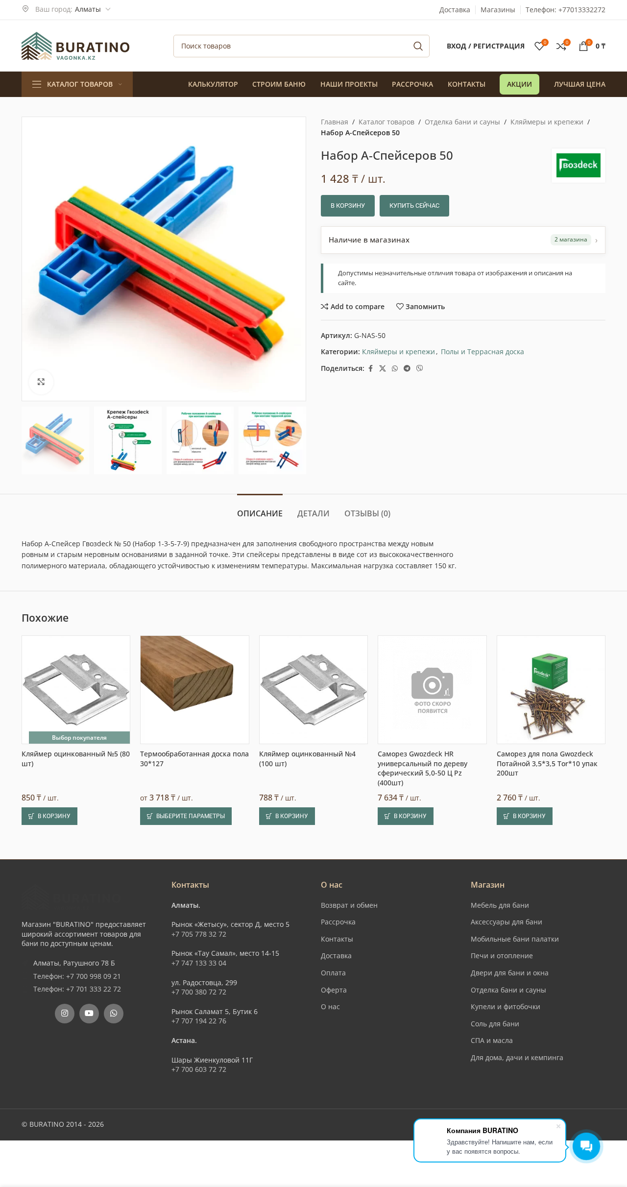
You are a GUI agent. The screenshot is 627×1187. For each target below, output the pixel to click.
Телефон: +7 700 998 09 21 (77, 976)
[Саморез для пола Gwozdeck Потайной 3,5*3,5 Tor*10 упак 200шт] (551, 689)
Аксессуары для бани (506, 921)
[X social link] (382, 368)
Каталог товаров (386, 121)
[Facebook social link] (370, 368)
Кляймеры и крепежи (546, 121)
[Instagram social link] (64, 1013)
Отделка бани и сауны (462, 121)
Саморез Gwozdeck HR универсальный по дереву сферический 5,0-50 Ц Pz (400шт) (422, 768)
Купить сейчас (414, 205)
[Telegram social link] (407, 368)
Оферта (334, 989)
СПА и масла (492, 1040)
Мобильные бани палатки (515, 939)
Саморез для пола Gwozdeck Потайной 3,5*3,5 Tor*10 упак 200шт (547, 763)
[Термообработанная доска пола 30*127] (194, 689)
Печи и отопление (502, 955)
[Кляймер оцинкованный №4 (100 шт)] (313, 689)
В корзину (348, 205)
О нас (330, 1006)
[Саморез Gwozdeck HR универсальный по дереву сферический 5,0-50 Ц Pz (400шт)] (432, 689)
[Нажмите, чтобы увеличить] (41, 382)
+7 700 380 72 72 (198, 991)
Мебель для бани (500, 905)
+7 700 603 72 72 (198, 1069)
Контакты (337, 939)
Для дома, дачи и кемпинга (517, 1057)
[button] (49, 816)
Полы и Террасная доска (482, 351)
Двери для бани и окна (510, 972)
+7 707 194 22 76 (198, 1020)
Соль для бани (495, 1023)
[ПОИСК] (418, 46)
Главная (334, 121)
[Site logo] (75, 44)
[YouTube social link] (89, 1013)
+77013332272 (581, 9)
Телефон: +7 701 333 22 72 (77, 988)
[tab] (260, 509)
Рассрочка (338, 921)
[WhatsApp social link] (395, 368)
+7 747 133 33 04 (198, 963)
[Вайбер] (419, 368)
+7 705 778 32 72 (198, 934)
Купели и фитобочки (505, 1006)
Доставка (454, 9)
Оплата (333, 972)
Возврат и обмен (349, 905)
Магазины (498, 9)
